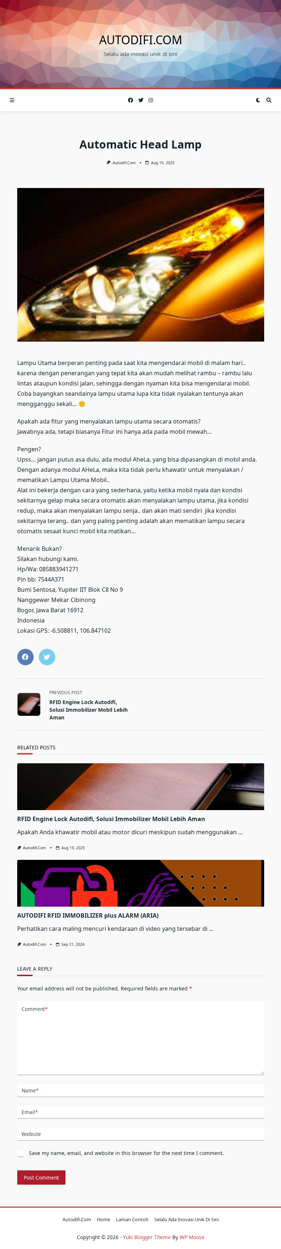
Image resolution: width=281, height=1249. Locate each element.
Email (30, 1112)
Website (31, 1134)
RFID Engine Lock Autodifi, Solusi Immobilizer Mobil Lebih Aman (111, 819)
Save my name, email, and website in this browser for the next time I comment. (126, 1153)
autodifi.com (140, 40)
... (240, 832)
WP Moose (192, 1237)
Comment (35, 1008)
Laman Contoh (132, 1219)
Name (30, 1090)
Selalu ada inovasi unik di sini (186, 1219)
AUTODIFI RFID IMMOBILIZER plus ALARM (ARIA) (87, 915)
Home (103, 1219)
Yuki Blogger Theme (147, 1237)
